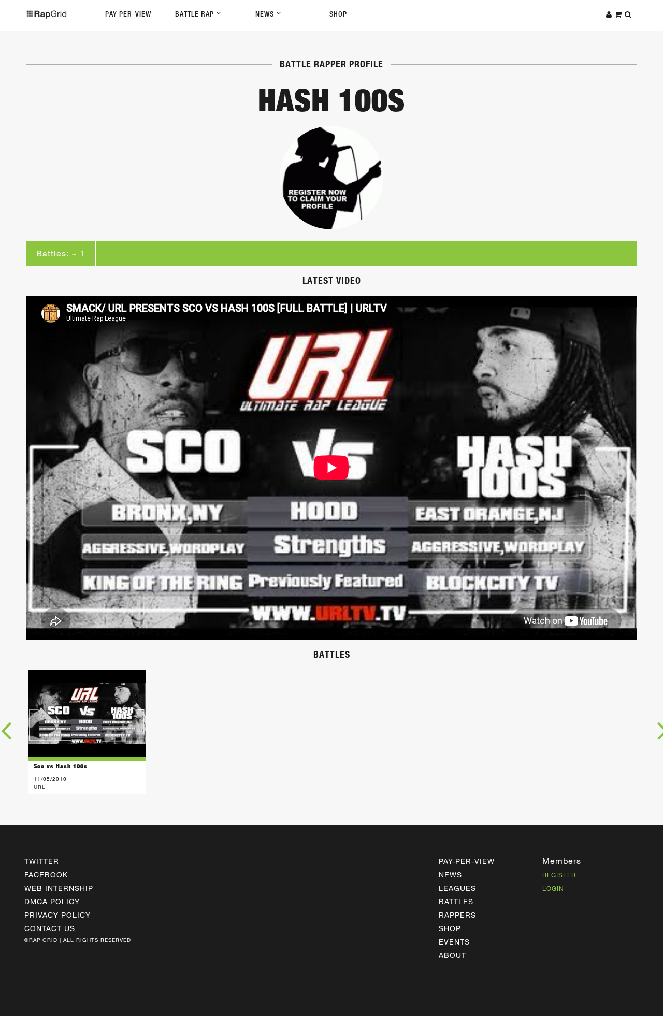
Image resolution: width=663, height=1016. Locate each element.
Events (454, 941)
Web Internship (58, 887)
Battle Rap (195, 14)
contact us (49, 928)
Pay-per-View (467, 861)
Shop (338, 14)
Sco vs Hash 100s (61, 766)
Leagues (457, 887)
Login (553, 888)
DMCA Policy (52, 901)
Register (559, 874)
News (265, 14)
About (452, 955)
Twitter (41, 861)
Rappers (457, 914)
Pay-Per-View (128, 14)
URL (40, 786)
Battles (456, 901)
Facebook (46, 874)
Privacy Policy (57, 914)
